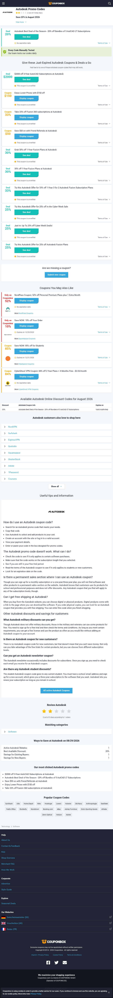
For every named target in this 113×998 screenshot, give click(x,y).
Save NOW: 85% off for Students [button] (29, 345)
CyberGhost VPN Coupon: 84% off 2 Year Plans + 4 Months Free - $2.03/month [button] (50, 371)
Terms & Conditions (74, 955)
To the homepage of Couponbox (56, 3)
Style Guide (6, 889)
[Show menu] (3, 3)
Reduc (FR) (12, 929)
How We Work (7, 870)
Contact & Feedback (10, 846)
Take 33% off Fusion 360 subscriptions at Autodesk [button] (38, 112)
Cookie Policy (58, 955)
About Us (5, 840)
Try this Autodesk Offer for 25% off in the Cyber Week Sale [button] (41, 206)
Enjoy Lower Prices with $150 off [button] (29, 93)
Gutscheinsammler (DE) (18, 917)
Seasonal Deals (8, 903)
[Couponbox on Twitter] (56, 964)
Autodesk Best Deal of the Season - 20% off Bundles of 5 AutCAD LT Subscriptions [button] (52, 31)
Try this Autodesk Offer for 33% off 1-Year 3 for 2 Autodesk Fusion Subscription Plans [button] (53, 187)
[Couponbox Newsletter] (65, 964)
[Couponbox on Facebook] (48, 964)
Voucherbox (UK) (14, 923)
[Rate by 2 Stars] (50, 711)
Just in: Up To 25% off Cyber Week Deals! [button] (33, 225)
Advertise (5, 883)
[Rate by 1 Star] (44, 711)
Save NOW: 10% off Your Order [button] (28, 320)
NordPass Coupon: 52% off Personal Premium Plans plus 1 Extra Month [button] (47, 295)
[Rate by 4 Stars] (63, 711)
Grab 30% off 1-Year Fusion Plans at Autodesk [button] (35, 150)
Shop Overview (8, 858)
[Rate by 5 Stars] (69, 711)
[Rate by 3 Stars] (56, 711)
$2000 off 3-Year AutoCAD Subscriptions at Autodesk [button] (39, 74)
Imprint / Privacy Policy (40, 955)
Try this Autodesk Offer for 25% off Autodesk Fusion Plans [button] (41, 244)
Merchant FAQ (7, 864)
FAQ (3, 852)
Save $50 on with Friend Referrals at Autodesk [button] (35, 131)
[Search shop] (109, 3)
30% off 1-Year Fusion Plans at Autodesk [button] (33, 168)
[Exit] (108, 992)
